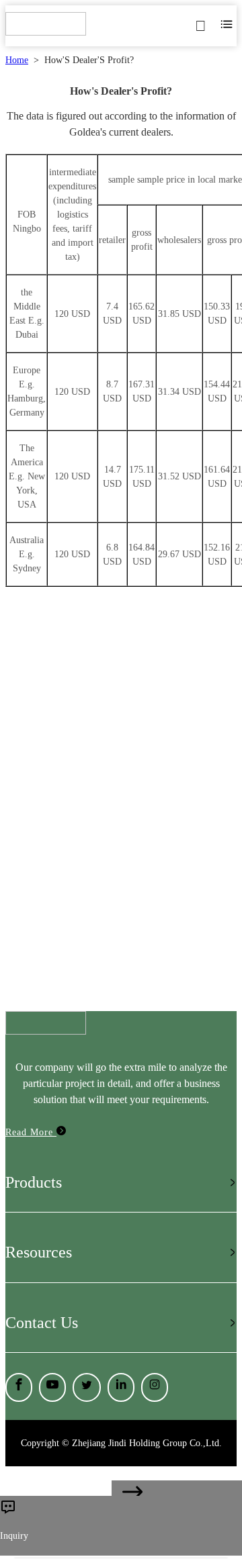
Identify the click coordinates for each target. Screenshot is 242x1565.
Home (16, 60)
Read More (30, 1132)
